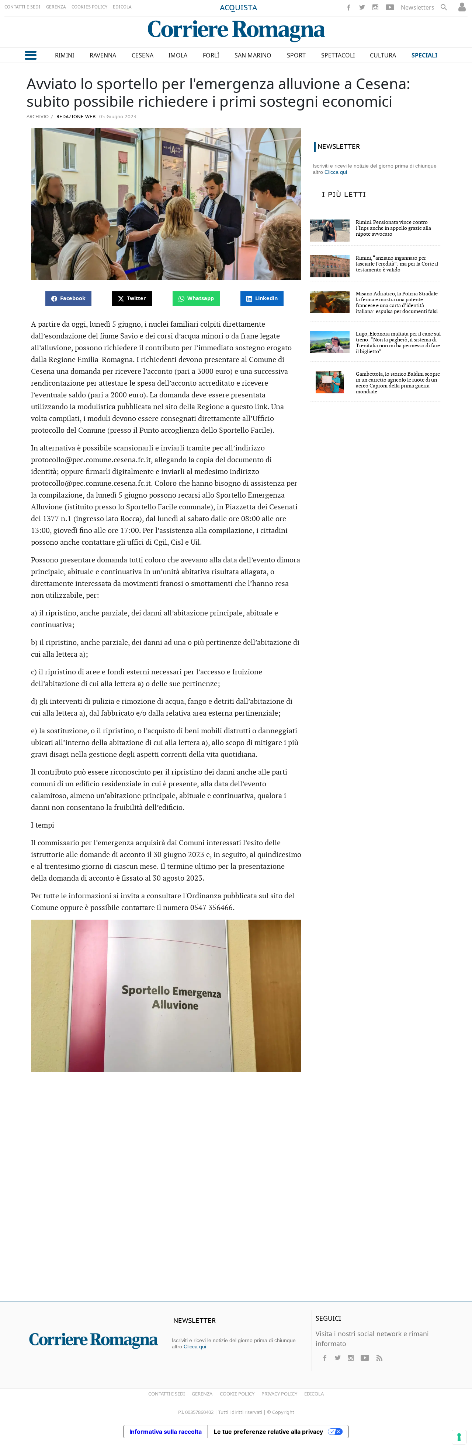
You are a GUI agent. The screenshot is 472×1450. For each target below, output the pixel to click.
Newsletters (417, 7)
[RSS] (379, 1358)
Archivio (38, 116)
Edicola (314, 1393)
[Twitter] (362, 7)
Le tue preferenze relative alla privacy (268, 1431)
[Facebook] (349, 7)
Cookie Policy (237, 1393)
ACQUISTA (238, 8)
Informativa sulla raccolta (165, 1431)
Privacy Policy (279, 1393)
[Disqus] (236, 1190)
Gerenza (202, 1393)
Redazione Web (75, 117)
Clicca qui (335, 172)
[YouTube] (390, 7)
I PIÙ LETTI (344, 195)
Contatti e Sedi (166, 1393)
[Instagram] (375, 7)
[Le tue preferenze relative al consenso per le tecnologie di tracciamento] (459, 1437)
